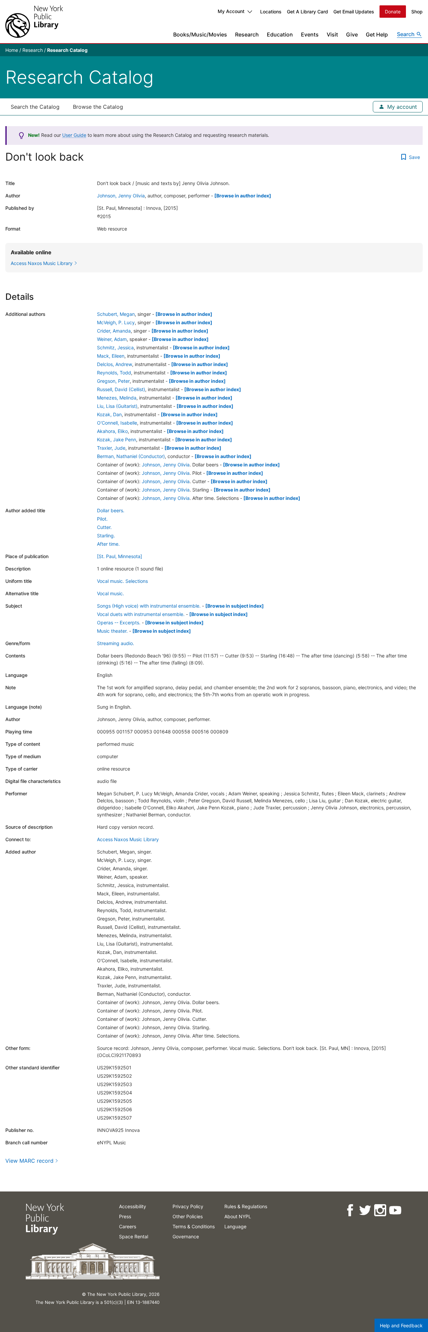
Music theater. (112, 631)
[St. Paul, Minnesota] (119, 556)
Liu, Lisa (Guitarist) (117, 406)
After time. (108, 544)
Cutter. (104, 527)
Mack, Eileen (110, 356)
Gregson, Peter (113, 381)
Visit (332, 34)
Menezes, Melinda (116, 398)
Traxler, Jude (111, 448)
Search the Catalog (35, 106)
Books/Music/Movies (200, 34)
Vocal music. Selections (122, 581)
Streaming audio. (115, 643)
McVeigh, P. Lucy (116, 322)
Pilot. (102, 519)
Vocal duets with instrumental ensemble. (141, 614)
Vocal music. (110, 593)
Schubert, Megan (116, 314)
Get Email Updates (353, 11)
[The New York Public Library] (34, 21)
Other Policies (188, 1216)
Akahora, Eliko (112, 431)
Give (352, 34)
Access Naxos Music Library (128, 839)
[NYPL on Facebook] (349, 1210)
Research (247, 34)
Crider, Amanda (114, 331)
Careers (127, 1226)
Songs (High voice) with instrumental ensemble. (149, 606)
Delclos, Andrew (114, 364)
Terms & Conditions (194, 1226)
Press (125, 1216)
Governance (186, 1236)
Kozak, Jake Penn (116, 439)
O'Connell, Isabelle (117, 423)
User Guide (74, 135)
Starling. (106, 535)
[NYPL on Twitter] (364, 1210)
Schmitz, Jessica (115, 347)
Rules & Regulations (245, 1206)
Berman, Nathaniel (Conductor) (131, 456)
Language (235, 1226)
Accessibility (132, 1206)
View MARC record (29, 1160)
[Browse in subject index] (234, 606)
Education (280, 34)
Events (310, 34)
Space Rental (133, 1236)
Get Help (377, 34)
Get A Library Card (307, 11)
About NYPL (237, 1216)
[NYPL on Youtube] (394, 1210)
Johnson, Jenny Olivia (121, 195)
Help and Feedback (401, 1325)
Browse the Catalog (98, 106)
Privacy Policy (188, 1206)
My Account (231, 11)
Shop (417, 11)
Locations (271, 11)
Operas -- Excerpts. (118, 622)
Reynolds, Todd (114, 372)
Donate (393, 11)
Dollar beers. (110, 510)
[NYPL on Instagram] (379, 1210)
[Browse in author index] (242, 195)
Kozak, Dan (109, 414)
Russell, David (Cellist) (121, 389)
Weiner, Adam (112, 339)
